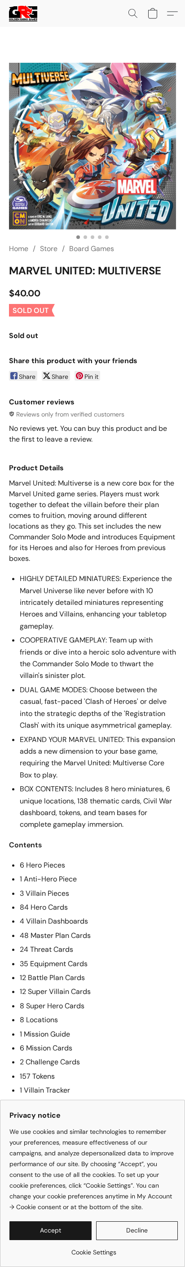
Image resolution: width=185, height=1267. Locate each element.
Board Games (91, 248)
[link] (93, 1249)
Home (18, 248)
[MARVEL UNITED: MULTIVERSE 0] (92, 146)
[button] (23, 13)
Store (48, 248)
